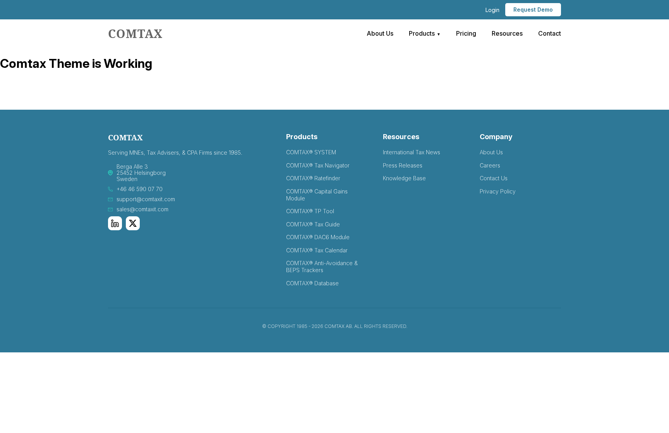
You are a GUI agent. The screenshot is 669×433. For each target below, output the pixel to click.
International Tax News (411, 152)
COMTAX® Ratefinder (313, 178)
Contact (549, 33)
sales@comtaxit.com (142, 209)
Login (492, 10)
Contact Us (494, 178)
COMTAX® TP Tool (310, 211)
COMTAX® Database (312, 283)
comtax (135, 33)
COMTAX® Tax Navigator (318, 165)
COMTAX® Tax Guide (313, 224)
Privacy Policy (498, 191)
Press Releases (402, 165)
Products (422, 33)
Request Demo (533, 9)
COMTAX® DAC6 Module (318, 237)
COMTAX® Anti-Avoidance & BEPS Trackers (322, 266)
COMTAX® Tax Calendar (317, 250)
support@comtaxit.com (146, 199)
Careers (490, 165)
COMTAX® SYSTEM (311, 152)
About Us (380, 33)
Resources (507, 33)
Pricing (466, 33)
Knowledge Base (404, 178)
